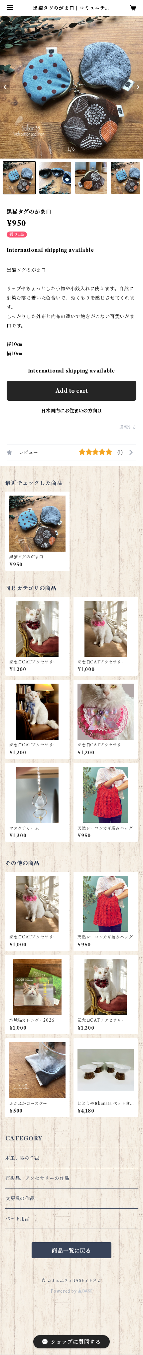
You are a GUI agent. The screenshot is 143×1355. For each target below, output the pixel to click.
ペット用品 (17, 1219)
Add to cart (72, 390)
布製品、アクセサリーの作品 (37, 1178)
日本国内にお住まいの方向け (71, 411)
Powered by (64, 1291)
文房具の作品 (20, 1198)
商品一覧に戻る (71, 1250)
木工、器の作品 (22, 1158)
